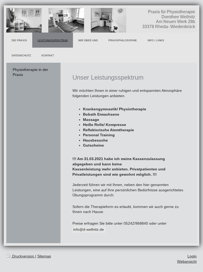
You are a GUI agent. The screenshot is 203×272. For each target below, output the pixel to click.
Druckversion (23, 256)
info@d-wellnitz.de (89, 229)
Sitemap (44, 256)
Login (192, 256)
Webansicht (187, 261)
